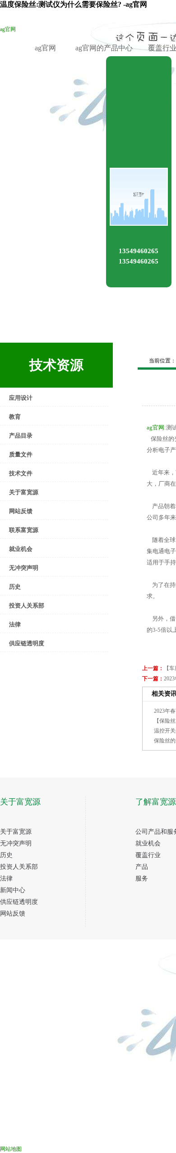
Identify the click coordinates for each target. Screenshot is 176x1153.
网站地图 (11, 1149)
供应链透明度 (26, 643)
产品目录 (20, 435)
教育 (15, 416)
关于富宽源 (23, 492)
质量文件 (20, 454)
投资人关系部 (26, 605)
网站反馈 (20, 511)
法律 (15, 624)
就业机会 (20, 548)
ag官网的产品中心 (104, 48)
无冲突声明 (23, 567)
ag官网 (8, 29)
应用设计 (20, 397)
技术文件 (20, 473)
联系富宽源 (23, 530)
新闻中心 (12, 890)
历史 (15, 586)
